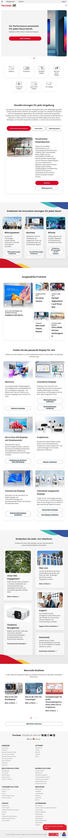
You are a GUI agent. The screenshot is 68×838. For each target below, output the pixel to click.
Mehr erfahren (12, 597)
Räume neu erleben (6, 797)
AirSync (37, 756)
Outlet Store (5, 763)
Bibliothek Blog (38, 789)
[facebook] (43, 735)
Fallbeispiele (38, 791)
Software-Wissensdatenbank (8, 818)
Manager (37, 750)
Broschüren (38, 795)
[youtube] (51, 735)
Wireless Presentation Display (9, 756)
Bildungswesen (10, 1)
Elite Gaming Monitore (7, 758)
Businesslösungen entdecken (50, 407)
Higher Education (6, 777)
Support (64, 1)
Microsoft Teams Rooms (41, 783)
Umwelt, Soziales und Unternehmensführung (45, 808)
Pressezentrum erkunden (16, 644)
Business (21, 1)
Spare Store (4, 765)
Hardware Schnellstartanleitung (9, 816)
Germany (37, 739)
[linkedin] (54, 735)
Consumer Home (6, 789)
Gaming (3, 793)
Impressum (38, 825)
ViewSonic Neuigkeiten (40, 812)
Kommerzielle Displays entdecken (18, 514)
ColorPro (4, 791)
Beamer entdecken (50, 462)
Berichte (37, 800)
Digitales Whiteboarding (41, 781)
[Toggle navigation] (66, 5)
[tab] (30, 58)
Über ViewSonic (39, 805)
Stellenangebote (39, 818)
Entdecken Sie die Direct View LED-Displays (18, 461)
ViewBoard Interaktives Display (9, 752)
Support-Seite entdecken (48, 626)
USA (52, 834)
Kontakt (3, 814)
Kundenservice (5, 805)
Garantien (4, 812)
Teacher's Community (7, 779)
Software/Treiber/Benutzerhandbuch (10, 810)
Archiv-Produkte (5, 820)
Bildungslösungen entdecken (50, 401)
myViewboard (38, 748)
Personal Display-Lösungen (8, 795)
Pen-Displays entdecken (49, 515)
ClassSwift (37, 752)
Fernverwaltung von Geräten (42, 779)
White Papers (38, 797)
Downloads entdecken (47, 651)
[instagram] (48, 735)
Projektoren (4, 750)
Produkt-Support (6, 808)
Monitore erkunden (18, 408)
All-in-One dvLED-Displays (8, 754)
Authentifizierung (6, 775)
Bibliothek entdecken (34, 724)
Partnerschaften (39, 822)
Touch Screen (5, 773)
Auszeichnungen (39, 810)
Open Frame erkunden (50, 510)
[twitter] (45, 735)
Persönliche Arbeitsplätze (41, 775)
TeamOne (37, 754)
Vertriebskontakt (39, 816)
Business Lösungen (39, 770)
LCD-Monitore (5, 748)
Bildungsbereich (5, 770)
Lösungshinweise (39, 793)
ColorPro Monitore (6, 760)
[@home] (2, 1)
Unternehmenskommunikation (42, 777)
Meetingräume (38, 773)
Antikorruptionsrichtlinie (41, 820)
